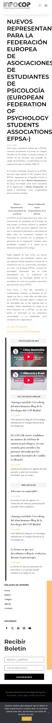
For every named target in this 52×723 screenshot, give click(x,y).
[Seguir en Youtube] (29, 628)
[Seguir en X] (12, 628)
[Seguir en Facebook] (6, 628)
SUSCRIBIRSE (24, 677)
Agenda (7, 603)
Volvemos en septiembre (24, 491)
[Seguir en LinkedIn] (18, 628)
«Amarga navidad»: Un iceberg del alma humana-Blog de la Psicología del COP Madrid (27, 406)
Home (7, 590)
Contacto (8, 608)
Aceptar (26, 719)
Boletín (7, 595)
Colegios (8, 599)
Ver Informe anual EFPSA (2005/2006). (24, 332)
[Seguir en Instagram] (24, 628)
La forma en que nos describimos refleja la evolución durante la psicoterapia (28, 553)
